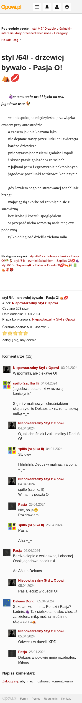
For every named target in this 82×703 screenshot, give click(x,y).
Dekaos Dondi (24, 601)
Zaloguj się (10, 681)
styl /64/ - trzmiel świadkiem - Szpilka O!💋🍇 (46, 260)
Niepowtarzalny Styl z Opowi (35, 303)
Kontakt (66, 698)
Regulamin (51, 698)
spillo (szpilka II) (26, 383)
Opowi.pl (11, 7)
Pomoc (36, 698)
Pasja (22, 504)
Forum (24, 698)
